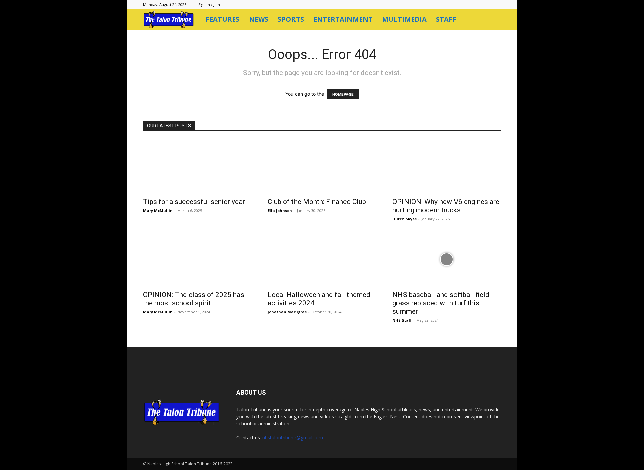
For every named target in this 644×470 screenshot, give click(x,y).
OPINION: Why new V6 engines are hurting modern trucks (445, 206)
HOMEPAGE (343, 94)
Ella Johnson (280, 210)
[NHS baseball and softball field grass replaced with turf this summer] (446, 259)
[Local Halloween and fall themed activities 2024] (322, 259)
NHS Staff (402, 320)
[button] (493, 20)
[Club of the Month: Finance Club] (322, 166)
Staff (446, 19)
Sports (291, 19)
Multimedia (404, 19)
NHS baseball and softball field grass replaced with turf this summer (440, 303)
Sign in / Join (209, 4)
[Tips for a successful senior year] (197, 166)
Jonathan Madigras (287, 311)
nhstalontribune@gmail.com (292, 437)
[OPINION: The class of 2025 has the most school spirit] (197, 259)
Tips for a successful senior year (194, 202)
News (258, 19)
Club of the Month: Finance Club (317, 202)
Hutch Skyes (404, 218)
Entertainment (343, 19)
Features (222, 19)
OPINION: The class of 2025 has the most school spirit (193, 299)
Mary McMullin (158, 210)
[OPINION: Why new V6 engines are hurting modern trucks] (446, 166)
